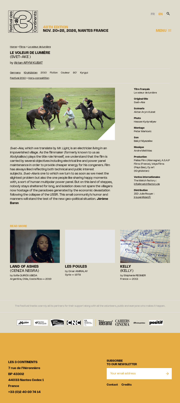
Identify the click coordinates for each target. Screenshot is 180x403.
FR (153, 14)
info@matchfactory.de (147, 184)
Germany (15, 73)
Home (13, 47)
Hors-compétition (38, 78)
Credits (126, 384)
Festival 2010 (18, 78)
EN (161, 14)
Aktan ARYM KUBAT (28, 63)
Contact (112, 384)
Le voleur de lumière (39, 47)
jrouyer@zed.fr (142, 197)
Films (22, 47)
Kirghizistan (30, 73)
